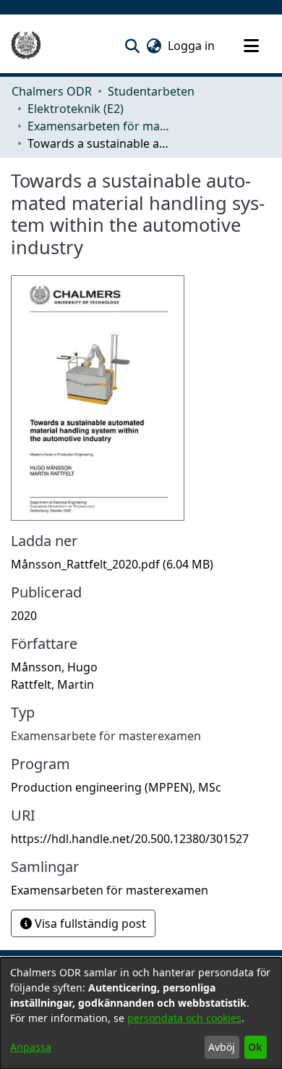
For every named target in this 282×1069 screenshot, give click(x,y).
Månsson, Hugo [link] (54, 667)
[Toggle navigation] (251, 45)
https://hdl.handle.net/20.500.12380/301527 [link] (130, 839)
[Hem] (26, 45)
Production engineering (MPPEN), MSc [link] (116, 787)
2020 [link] (24, 616)
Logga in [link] (192, 46)
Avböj (221, 1047)
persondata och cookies (184, 1018)
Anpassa (30, 1047)
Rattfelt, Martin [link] (52, 684)
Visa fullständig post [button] (89, 923)
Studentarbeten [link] (151, 91)
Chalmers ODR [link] (52, 91)
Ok (255, 1047)
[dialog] (141, 1013)
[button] (132, 45)
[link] (112, 564)
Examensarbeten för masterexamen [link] (99, 126)
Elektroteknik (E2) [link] (75, 109)
